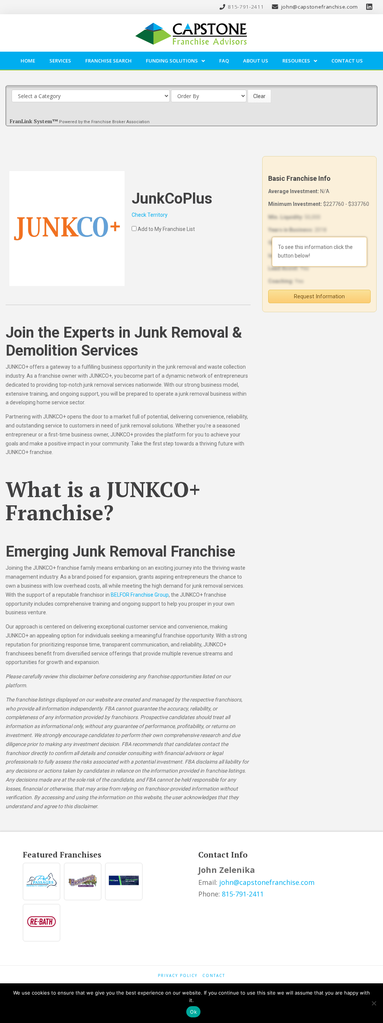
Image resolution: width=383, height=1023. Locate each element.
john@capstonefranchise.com (267, 882)
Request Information (319, 296)
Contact (213, 975)
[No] (373, 1003)
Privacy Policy (177, 975)
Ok (193, 1012)
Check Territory (150, 215)
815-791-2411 (243, 893)
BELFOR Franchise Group (140, 595)
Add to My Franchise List (166, 229)
